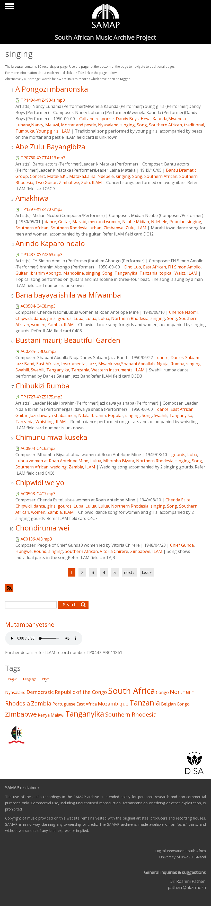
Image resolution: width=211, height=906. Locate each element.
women (38, 324)
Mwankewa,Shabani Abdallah (126, 364)
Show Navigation (8, 7)
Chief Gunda (182, 545)
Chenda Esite (177, 500)
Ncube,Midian (135, 221)
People (12, 679)
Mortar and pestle (78, 125)
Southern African (165, 125)
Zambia (54, 324)
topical (166, 273)
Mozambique (113, 703)
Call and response (96, 118)
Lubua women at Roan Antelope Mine (51, 461)
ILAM (65, 131)
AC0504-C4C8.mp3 (38, 306)
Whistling (45, 421)
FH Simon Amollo (184, 267)
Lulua (90, 318)
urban (95, 228)
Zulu (85, 182)
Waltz (179, 273)
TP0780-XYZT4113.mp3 (43, 158)
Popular (177, 221)
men (72, 415)
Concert (37, 176)
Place (46, 679)
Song (142, 125)
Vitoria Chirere (114, 551)
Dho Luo (132, 267)
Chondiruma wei (42, 528)
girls (51, 318)
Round (40, 551)
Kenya (44, 715)
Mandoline (73, 273)
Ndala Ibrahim (92, 415)
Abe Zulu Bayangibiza (50, 146)
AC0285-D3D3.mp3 (39, 351)
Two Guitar (46, 182)
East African (154, 267)
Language (29, 679)
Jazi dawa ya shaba (48, 415)
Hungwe (23, 551)
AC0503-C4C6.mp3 (38, 448)
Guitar (64, 221)
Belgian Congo (175, 704)
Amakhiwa (32, 198)
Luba (78, 318)
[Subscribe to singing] (105, 588)
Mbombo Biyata (118, 461)
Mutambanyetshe (29, 624)
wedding (58, 467)
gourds (65, 318)
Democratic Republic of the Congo (67, 692)
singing (127, 125)
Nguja (163, 364)
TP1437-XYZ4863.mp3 (42, 254)
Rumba (177, 364)
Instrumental (73, 364)
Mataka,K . (57, 176)
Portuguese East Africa (74, 704)
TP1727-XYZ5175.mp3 (42, 397)
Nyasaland (108, 125)
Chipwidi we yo (39, 482)
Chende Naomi (183, 312)
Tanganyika (126, 273)
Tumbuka (24, 131)
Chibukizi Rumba (42, 385)
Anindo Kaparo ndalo (50, 243)
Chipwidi (23, 318)
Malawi (52, 125)
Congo (162, 692)
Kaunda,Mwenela (169, 118)
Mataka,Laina (82, 176)
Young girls (47, 131)
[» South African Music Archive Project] (105, 17)
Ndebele (106, 176)
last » (147, 572)
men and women (104, 221)
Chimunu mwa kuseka (51, 437)
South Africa (131, 690)
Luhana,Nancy (29, 125)
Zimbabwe (69, 182)
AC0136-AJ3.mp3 (36, 539)
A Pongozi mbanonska (51, 89)
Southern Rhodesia (68, 228)
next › (129, 572)
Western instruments (112, 370)
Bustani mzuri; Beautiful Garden (67, 340)
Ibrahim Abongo (45, 273)
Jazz (92, 364)
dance (50, 221)
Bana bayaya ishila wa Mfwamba (68, 295)
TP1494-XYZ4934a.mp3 (43, 100)
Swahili (22, 370)
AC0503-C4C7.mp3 (38, 493)
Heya (146, 118)
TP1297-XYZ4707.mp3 (42, 209)
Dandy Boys (127, 118)
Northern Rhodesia (129, 318)
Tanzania (148, 273)
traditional (194, 125)
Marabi (79, 221)
